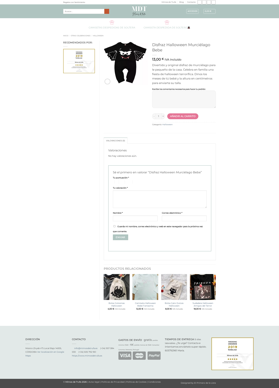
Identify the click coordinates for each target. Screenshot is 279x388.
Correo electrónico (172, 213)
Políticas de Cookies (136, 382)
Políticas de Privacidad (112, 382)
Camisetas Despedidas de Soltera (111, 22)
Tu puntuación (121, 177)
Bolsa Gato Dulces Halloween (174, 304)
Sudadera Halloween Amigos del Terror (203, 304)
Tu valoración (120, 188)
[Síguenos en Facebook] (199, 2)
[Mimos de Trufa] (139, 11)
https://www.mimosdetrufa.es (87, 355)
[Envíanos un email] (209, 2)
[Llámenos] (213, 2)
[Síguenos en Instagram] (204, 2)
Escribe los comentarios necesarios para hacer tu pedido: (179, 89)
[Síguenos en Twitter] (34, 359)
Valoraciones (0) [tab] (115, 141)
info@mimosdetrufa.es (86, 348)
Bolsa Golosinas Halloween (117, 304)
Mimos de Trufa (169, 2)
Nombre (118, 213)
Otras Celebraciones (81, 36)
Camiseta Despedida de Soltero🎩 (167, 22)
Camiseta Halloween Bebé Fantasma (145, 304)
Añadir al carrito (182, 116)
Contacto (191, 2)
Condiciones (154, 382)
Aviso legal (94, 382)
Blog (181, 2)
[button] (192, 11)
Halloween (98, 36)
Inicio (65, 36)
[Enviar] (106, 11)
